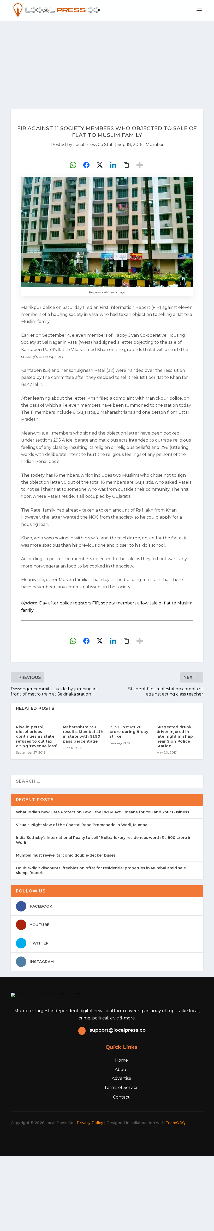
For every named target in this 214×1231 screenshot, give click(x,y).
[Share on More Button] (140, 165)
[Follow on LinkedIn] (115, 1138)
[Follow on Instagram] (104, 1138)
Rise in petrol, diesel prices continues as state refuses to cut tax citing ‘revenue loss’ (36, 736)
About (121, 1069)
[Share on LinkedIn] (113, 165)
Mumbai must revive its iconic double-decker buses (66, 855)
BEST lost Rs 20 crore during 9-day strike (129, 732)
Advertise (121, 1078)
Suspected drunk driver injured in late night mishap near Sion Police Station (175, 736)
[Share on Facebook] (86, 165)
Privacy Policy (90, 1122)
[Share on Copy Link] (126, 165)
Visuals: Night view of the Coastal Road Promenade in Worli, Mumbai (82, 824)
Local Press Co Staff (93, 144)
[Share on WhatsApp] (73, 165)
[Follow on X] (92, 1138)
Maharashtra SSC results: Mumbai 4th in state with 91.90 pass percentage (83, 734)
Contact (121, 1097)
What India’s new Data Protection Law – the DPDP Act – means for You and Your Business (102, 812)
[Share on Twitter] (100, 165)
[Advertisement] (107, 59)
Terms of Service (121, 1087)
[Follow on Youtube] (127, 1138)
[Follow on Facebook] (81, 1138)
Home (121, 1060)
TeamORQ (175, 1122)
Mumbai (154, 144)
